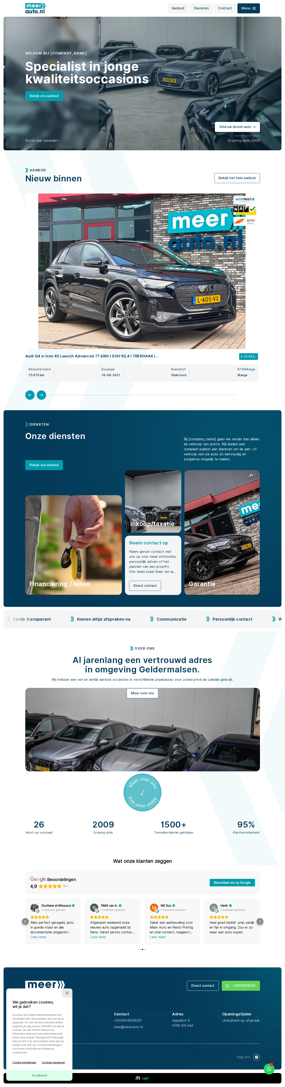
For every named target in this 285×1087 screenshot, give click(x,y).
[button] (25, 921)
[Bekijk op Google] (34, 908)
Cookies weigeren (53, 1062)
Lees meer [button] (38, 937)
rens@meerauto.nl (128, 1027)
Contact (225, 8)
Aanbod (178, 8)
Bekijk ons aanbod (44, 96)
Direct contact (145, 586)
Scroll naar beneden (41, 141)
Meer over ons (142, 693)
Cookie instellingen (24, 1062)
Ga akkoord (39, 1075)
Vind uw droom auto (235, 127)
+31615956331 (244, 986)
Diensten (201, 8)
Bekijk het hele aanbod (237, 178)
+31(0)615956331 (128, 1020)
